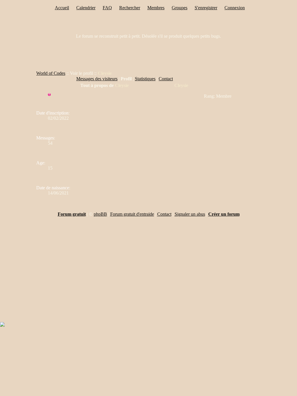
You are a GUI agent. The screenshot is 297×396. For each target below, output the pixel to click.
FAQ (107, 7)
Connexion (234, 7)
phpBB (100, 214)
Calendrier (85, 7)
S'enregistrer (206, 7)
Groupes (179, 7)
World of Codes (50, 73)
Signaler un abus (190, 214)
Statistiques (145, 78)
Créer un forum (224, 214)
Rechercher (129, 7)
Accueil (62, 7)
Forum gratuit (72, 214)
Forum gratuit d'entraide (132, 214)
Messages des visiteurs (96, 78)
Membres (155, 7)
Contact (166, 78)
